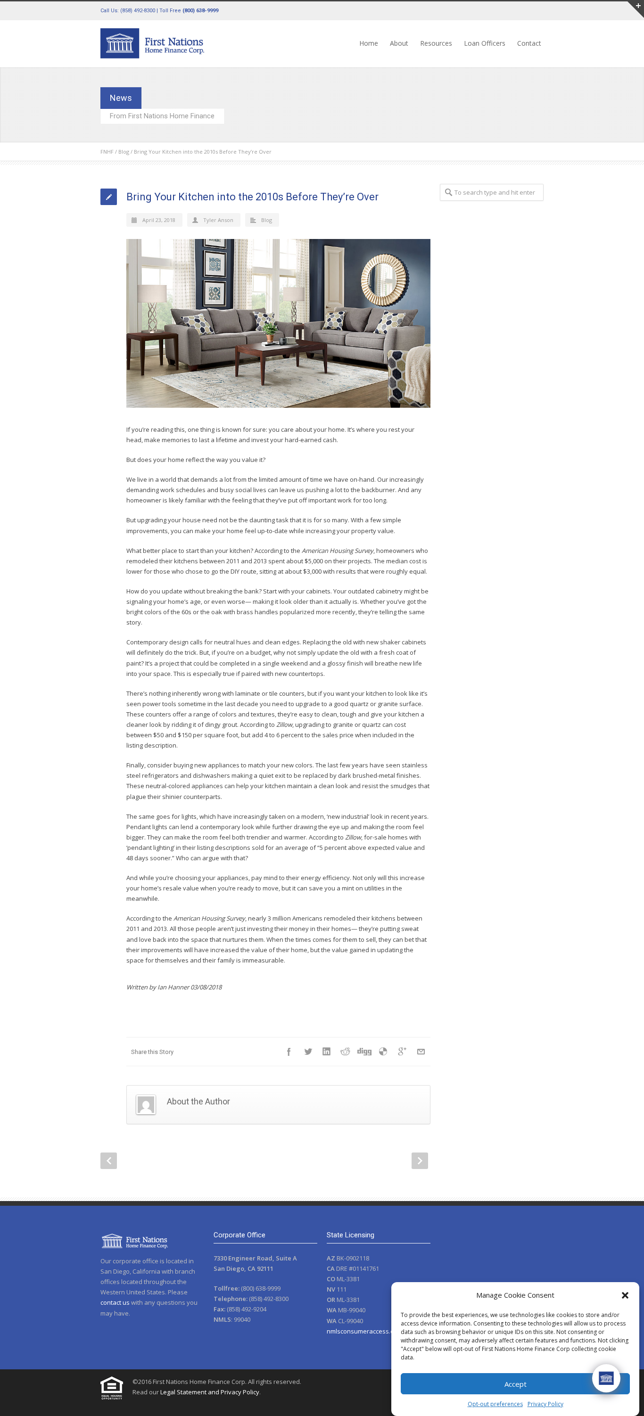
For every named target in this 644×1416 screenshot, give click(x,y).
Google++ (402, 1051)
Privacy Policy (545, 1404)
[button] (625, 1295)
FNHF (107, 151)
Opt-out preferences (495, 1404)
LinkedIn (326, 1051)
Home (368, 43)
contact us (115, 1302)
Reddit (345, 1051)
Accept (515, 1384)
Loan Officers (484, 43)
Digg (364, 1051)
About (399, 43)
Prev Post (108, 1161)
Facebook (289, 1051)
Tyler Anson (218, 219)
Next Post (420, 1161)
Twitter (307, 1051)
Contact (529, 43)
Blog (123, 151)
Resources (436, 43)
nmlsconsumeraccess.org (363, 1331)
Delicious (383, 1051)
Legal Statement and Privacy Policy (209, 1392)
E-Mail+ (421, 1051)
